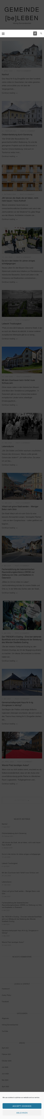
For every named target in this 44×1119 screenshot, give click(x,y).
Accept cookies (22, 1106)
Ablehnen (22, 1112)
